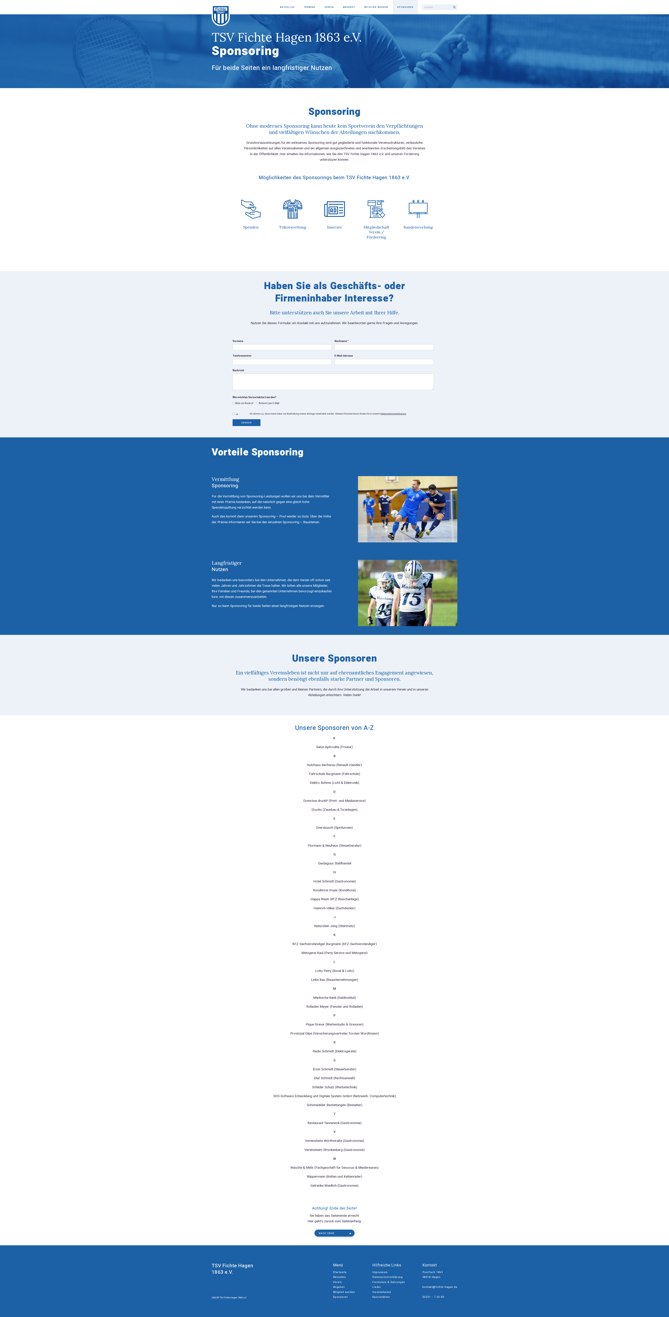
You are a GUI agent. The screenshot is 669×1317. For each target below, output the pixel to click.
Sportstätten (381, 1297)
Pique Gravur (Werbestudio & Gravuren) (334, 1024)
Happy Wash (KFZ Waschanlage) (334, 899)
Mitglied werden (376, 7)
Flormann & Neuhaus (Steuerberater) (334, 845)
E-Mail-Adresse (343, 356)
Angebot (349, 7)
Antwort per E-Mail (268, 403)
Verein (329, 7)
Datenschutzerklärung (387, 1277)
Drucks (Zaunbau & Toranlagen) (334, 809)
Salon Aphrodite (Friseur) (334, 747)
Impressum (380, 1272)
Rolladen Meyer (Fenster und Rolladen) (334, 1006)
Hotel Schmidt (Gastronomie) (334, 881)
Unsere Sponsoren (334, 658)
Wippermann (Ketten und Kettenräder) (334, 1176)
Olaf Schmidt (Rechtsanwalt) (334, 1078)
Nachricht (238, 370)
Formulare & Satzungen (388, 1282)
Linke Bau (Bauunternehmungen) (334, 979)
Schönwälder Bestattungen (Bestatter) (334, 1105)
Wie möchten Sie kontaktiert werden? (254, 397)
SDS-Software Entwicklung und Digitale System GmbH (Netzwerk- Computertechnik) (334, 1096)
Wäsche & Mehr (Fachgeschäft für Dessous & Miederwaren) (334, 1167)
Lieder (376, 1287)
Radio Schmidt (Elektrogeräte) (334, 1051)
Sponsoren (405, 7)
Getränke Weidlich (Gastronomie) (334, 1185)
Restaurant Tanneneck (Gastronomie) (334, 1123)
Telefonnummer (242, 356)
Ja (236, 414)
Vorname (238, 341)
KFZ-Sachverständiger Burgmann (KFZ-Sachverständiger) (334, 944)
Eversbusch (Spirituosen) (334, 827)
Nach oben (326, 1233)
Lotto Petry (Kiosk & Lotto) (334, 970)
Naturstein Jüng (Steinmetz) (334, 926)
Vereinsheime (381, 1292)
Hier (310, 1221)
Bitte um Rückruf (244, 403)
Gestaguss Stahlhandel (334, 863)
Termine (309, 7)
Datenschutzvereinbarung (393, 413)
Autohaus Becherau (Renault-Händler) (334, 765)
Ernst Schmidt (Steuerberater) (334, 1069)
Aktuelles (287, 7)
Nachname (341, 341)
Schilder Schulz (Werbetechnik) (334, 1087)
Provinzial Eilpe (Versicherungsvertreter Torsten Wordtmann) (334, 1033)
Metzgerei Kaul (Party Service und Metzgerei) (334, 952)
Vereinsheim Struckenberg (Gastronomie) (334, 1149)
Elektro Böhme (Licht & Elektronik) (334, 782)
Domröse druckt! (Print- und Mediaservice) (334, 800)
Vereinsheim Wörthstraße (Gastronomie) (334, 1140)
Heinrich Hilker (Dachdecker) (334, 908)
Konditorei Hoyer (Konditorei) (334, 890)
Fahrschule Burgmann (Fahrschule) (334, 773)
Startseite (340, 1272)
